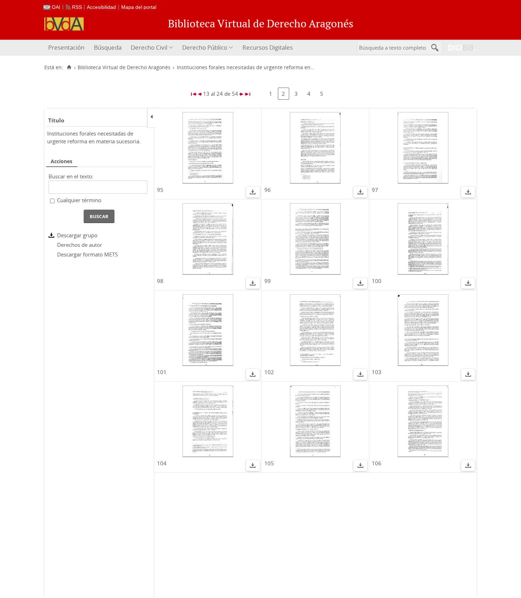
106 (376, 463)
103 (376, 372)
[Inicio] (69, 67)
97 (375, 189)
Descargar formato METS (87, 254)
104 (162, 463)
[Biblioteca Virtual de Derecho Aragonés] (64, 24)
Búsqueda (108, 47)
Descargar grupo (77, 235)
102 (269, 372)
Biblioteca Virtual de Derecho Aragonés (124, 67)
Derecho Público (204, 47)
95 (160, 189)
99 (267, 280)
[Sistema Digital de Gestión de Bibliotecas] (459, 48)
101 (162, 372)
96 (267, 189)
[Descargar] (252, 193)
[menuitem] (67, 48)
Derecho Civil (149, 47)
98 (160, 280)
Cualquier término (79, 200)
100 (376, 280)
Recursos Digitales (267, 47)
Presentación (66, 47)
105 (269, 463)
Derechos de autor (79, 244)
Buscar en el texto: (71, 176)
